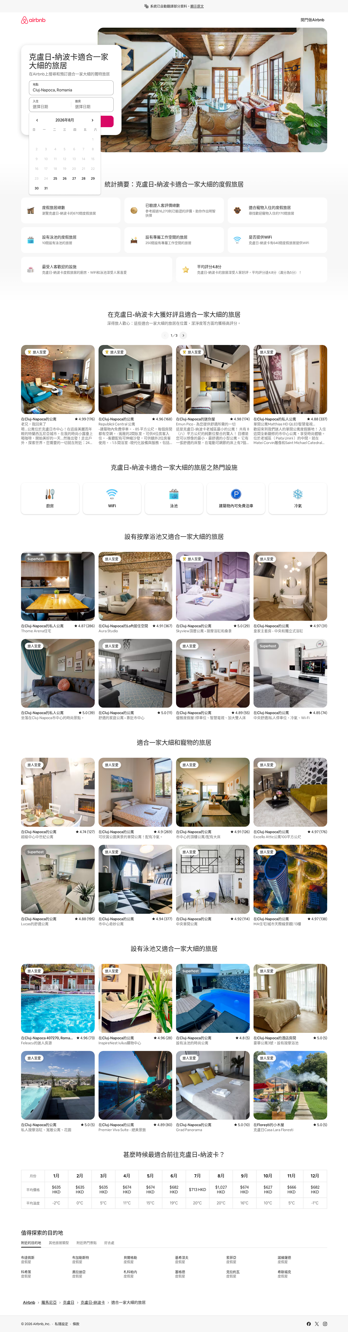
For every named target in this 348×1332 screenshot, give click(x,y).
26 (64, 178)
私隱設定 (61, 1324)
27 (74, 178)
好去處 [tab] (109, 1243)
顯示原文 (197, 6)
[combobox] (71, 90)
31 (46, 188)
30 (37, 188)
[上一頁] (165, 335)
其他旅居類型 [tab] (59, 1243)
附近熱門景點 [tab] (87, 1243)
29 (93, 178)
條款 (76, 1324)
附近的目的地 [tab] (31, 1243)
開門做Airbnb (312, 19)
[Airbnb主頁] (33, 19)
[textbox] (50, 107)
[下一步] (183, 335)
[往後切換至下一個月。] (92, 120)
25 (55, 178)
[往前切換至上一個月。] (37, 120)
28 (83, 178)
